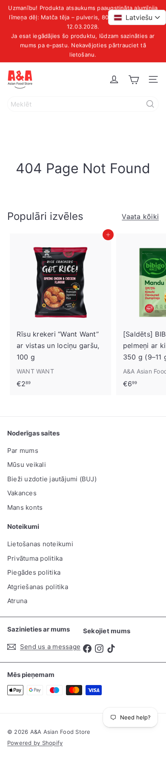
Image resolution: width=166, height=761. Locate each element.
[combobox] (83, 104)
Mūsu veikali (26, 465)
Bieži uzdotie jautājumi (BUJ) (52, 479)
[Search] (150, 104)
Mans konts (25, 507)
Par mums (22, 450)
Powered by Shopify (35, 742)
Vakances (22, 493)
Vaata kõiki (140, 216)
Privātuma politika (35, 558)
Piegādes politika (33, 572)
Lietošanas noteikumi (40, 544)
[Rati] (133, 79)
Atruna (17, 601)
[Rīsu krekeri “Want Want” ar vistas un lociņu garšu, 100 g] (60, 313)
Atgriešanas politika (37, 587)
